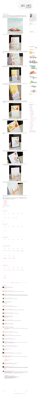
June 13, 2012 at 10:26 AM (9, 341)
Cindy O (6, 312)
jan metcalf (6, 305)
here (13, 34)
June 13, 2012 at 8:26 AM (10, 326)
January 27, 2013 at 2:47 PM (11, 375)
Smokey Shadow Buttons (13, 258)
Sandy (6, 331)
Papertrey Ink (12, 15)
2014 (30, 108)
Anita (5, 301)
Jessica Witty (5, 203)
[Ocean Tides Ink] (9, 213)
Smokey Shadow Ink (18, 250)
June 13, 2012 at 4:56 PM (9, 359)
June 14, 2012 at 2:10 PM (11, 366)
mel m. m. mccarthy (7, 345)
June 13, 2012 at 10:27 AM (13, 345)
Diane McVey (6, 366)
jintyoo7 (6, 326)
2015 (30, 107)
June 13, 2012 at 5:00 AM (9, 301)
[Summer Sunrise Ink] (22, 213)
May (31, 122)
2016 (30, 106)
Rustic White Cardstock (22, 250)
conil (5, 341)
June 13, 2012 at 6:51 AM (9, 312)
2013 (30, 109)
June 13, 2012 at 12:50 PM (10, 352)
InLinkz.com (4, 220)
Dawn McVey (5, 201)
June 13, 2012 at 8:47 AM (9, 331)
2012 (30, 110)
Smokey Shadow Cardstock (5, 258)
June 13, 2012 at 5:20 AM (10, 305)
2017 (30, 105)
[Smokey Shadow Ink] (17, 248)
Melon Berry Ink (9, 250)
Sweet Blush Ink (13, 250)
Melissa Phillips (5, 202)
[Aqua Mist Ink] (17, 213)
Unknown (6, 290)
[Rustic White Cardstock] (22, 248)
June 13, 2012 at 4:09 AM (10, 290)
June (31, 116)
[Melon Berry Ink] (9, 248)
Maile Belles (34, 14)
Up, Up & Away (13, 150)
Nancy (6, 352)
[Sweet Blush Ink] (13, 248)
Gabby (6, 355)
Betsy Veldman (5, 200)
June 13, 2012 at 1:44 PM (9, 355)
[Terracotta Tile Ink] (13, 213)
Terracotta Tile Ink (5, 250)
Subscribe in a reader (31, 102)
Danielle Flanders (5, 204)
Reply (5, 299)
